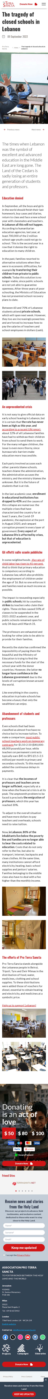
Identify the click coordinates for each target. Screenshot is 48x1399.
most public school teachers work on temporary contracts (23, 741)
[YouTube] (27, 1337)
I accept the (18, 1255)
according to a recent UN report (21, 429)
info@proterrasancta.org (24, 1330)
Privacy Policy (23, 1255)
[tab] (16, 1190)
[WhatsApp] (42, 1337)
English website (9, 1324)
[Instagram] (20, 1337)
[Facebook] (5, 1337)
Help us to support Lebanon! (19, 1005)
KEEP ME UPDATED (24, 1394)
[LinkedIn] (35, 1337)
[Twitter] (12, 1337)
